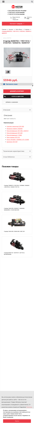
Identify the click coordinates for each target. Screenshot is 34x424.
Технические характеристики (13, 151)
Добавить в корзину (17, 91)
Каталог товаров (16, 24)
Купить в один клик (18, 96)
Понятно (17, 421)
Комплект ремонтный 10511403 (15, 126)
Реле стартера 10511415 (13, 137)
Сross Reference (9, 157)
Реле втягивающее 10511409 (14, 133)
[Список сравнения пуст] (25, 17)
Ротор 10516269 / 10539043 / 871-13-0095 (18, 139)
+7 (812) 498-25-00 (12, 10)
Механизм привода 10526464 (14, 128)
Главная (4, 29)
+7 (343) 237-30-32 (12, 14)
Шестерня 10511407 (12, 142)
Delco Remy (19, 29)
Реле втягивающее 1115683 (14, 135)
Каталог (11, 29)
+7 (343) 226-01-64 (12, 12)
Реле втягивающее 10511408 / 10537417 (18, 131)
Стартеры (27, 29)
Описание (6, 110)
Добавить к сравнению (12, 102)
